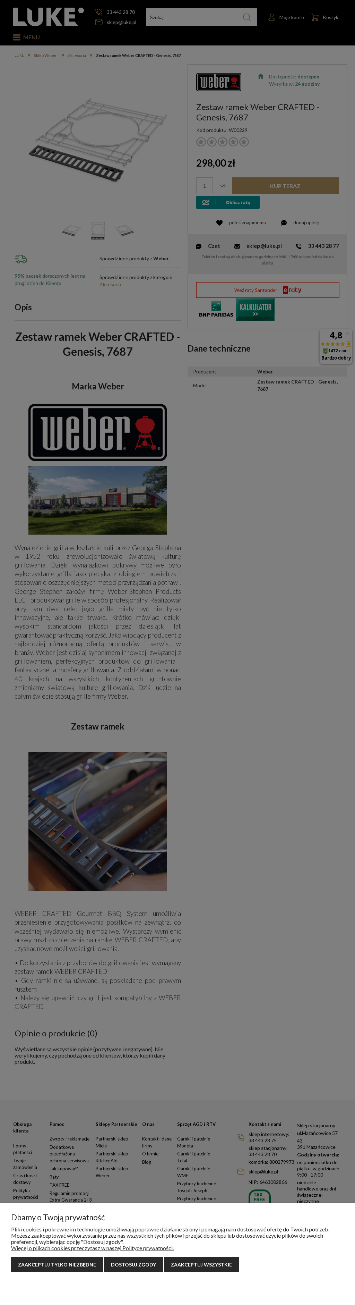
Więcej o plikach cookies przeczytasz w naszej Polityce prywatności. (92, 1248)
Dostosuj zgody (133, 1265)
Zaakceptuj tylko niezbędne (57, 1265)
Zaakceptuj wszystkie (201, 1265)
